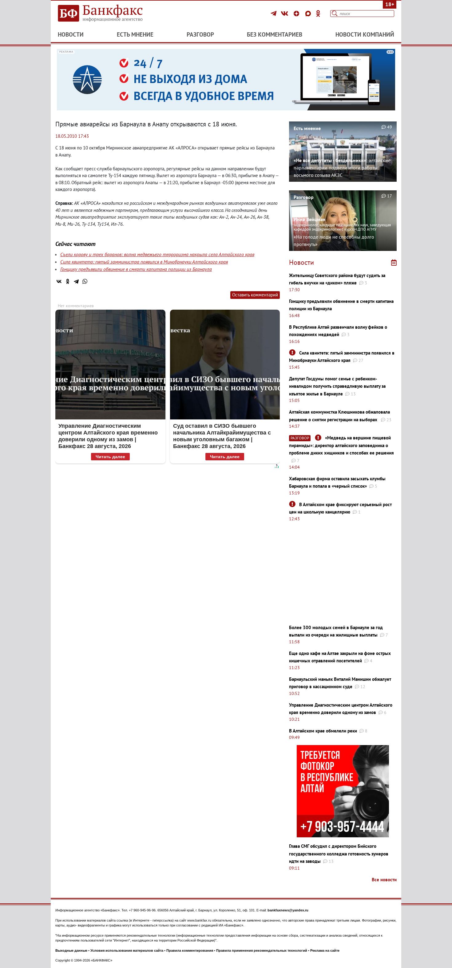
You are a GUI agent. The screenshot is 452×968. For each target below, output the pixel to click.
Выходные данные (71, 950)
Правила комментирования (189, 950)
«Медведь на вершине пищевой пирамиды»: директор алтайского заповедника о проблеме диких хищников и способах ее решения (341, 445)
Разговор (200, 34)
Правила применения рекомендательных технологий (261, 950)
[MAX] (309, 13)
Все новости (384, 880)
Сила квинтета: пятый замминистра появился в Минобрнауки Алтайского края (144, 262)
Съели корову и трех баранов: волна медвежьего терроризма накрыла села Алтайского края (157, 254)
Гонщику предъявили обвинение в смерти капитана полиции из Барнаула (136, 269)
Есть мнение (135, 34)
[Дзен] (297, 13)
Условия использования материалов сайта (126, 950)
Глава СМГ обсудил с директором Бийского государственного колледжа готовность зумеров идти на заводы (338, 853)
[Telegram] (274, 13)
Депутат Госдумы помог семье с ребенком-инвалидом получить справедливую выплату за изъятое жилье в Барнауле (337, 386)
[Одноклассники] (318, 13)
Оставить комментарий (255, 295)
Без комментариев (274, 34)
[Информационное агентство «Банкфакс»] (109, 13)
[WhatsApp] (85, 281)
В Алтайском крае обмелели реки (323, 731)
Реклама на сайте (324, 950)
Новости (71, 34)
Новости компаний (364, 34)
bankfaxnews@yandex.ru (288, 910)
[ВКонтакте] (285, 13)
